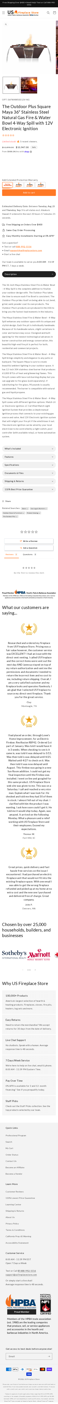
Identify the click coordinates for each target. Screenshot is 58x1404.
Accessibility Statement (17, 1243)
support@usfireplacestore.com (26, 250)
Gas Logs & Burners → (39, 508)
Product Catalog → (33, 513)
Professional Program (16, 1135)
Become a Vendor (14, 1174)
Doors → (25, 508)
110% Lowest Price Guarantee (20, 1198)
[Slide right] (35, 970)
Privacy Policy (12, 1223)
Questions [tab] (28, 554)
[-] (7, 185)
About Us (10, 1217)
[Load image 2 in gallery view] (29, 85)
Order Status (12, 1154)
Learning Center (13, 1204)
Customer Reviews (15, 1191)
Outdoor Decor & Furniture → (13, 513)
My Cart (9, 1148)
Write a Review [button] (30, 541)
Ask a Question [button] (30, 548)
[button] (3, 13)
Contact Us (11, 1161)
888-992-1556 (23, 246)
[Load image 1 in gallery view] (11, 85)
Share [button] (8, 501)
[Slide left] (23, 970)
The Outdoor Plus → (10, 516)
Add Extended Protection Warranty (20, 180)
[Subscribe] (49, 1356)
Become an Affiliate (15, 1167)
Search (9, 1142)
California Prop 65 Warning (18, 1236)
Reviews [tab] (10, 554)
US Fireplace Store (32, 1379)
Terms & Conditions (15, 1230)
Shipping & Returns (15, 1211)
